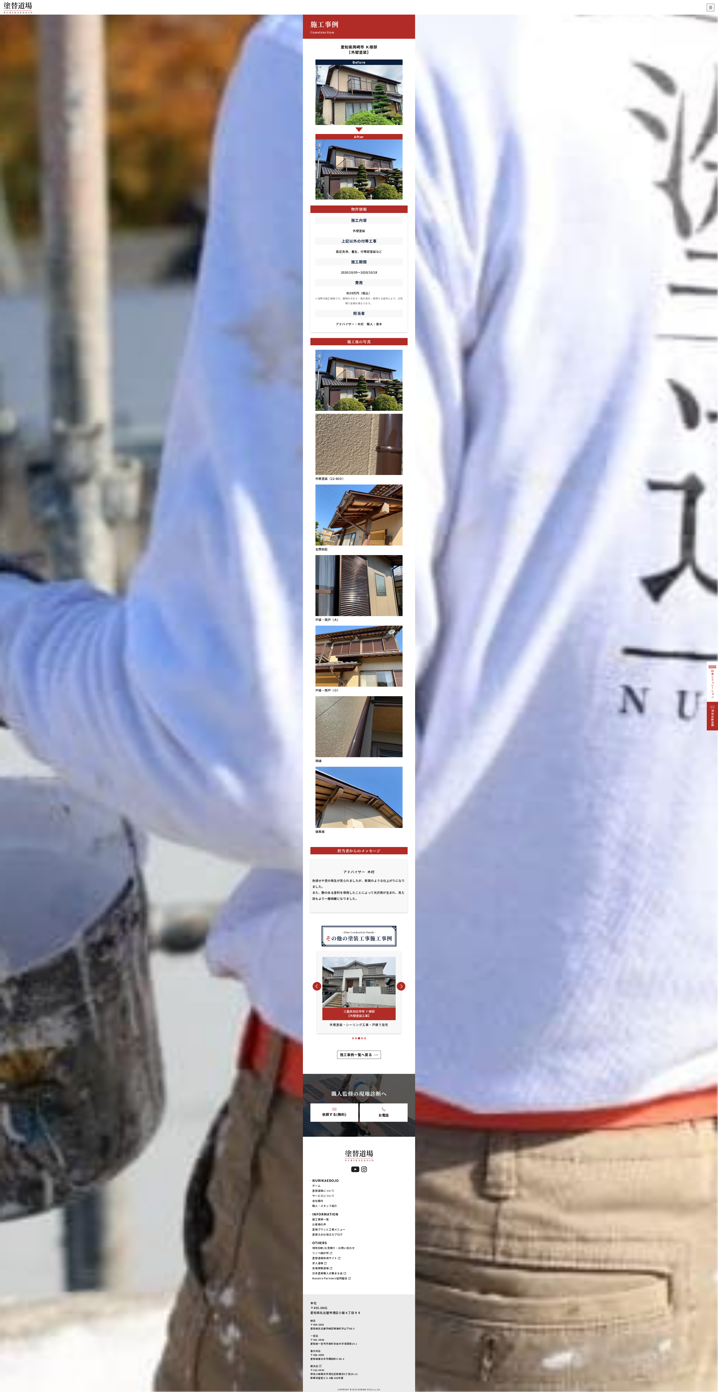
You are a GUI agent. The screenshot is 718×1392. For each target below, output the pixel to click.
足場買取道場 (320, 1268)
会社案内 (317, 1201)
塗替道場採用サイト (324, 1258)
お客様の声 (319, 1224)
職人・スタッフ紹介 (324, 1206)
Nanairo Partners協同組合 (329, 1278)
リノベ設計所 (320, 1253)
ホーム (316, 1185)
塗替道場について (323, 1191)
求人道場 (317, 1263)
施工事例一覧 (320, 1219)
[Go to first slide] (401, 986)
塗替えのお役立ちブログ (327, 1234)
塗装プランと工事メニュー (329, 1229)
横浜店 (314, 1366)
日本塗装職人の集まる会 (327, 1273)
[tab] (353, 1038)
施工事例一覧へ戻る (356, 1054)
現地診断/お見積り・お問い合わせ (333, 1248)
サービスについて (323, 1196)
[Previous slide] (316, 986)
